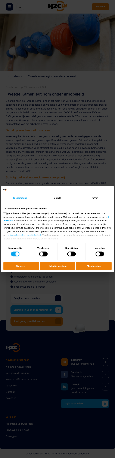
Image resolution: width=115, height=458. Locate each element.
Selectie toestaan (57, 266)
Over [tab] (94, 198)
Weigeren (21, 266)
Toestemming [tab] (20, 198)
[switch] (43, 253)
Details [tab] (57, 198)
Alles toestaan (94, 266)
